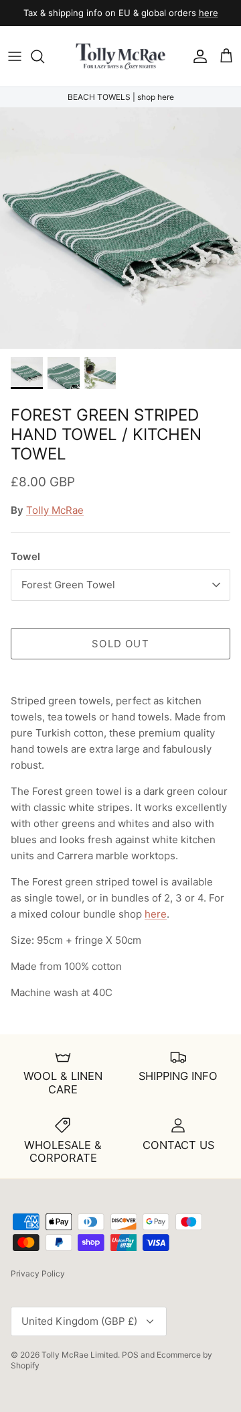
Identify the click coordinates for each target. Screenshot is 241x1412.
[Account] (197, 56)
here (208, 12)
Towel (25, 556)
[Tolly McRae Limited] (120, 56)
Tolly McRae (55, 510)
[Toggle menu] (14, 56)
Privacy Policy (38, 1273)
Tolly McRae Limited (80, 1355)
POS (130, 1355)
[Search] (44, 56)
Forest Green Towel (68, 584)
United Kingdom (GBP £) (79, 1321)
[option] (120, 228)
